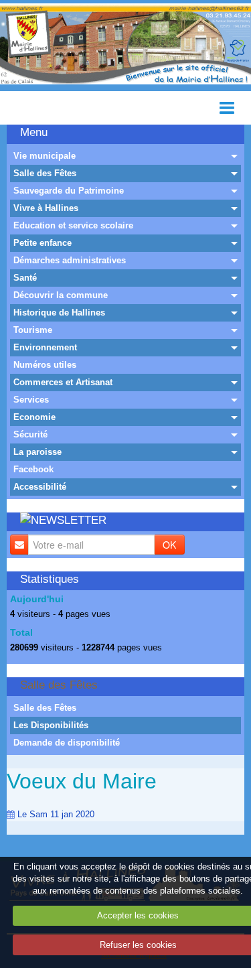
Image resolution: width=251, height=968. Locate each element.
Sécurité (30, 434)
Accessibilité (39, 487)
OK (169, 544)
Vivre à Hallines (45, 208)
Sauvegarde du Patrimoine (68, 191)
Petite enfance (42, 243)
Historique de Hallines (59, 312)
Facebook (33, 469)
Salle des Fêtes (44, 173)
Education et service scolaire (73, 225)
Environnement (45, 347)
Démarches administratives (69, 260)
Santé (25, 278)
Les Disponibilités (50, 725)
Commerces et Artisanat (62, 382)
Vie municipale (44, 156)
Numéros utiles (44, 365)
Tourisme (32, 330)
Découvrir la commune (60, 295)
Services (31, 400)
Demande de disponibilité (66, 743)
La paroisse (37, 452)
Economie (34, 417)
